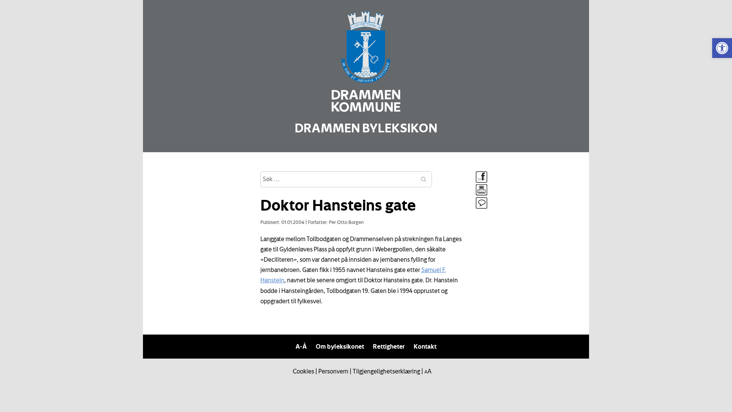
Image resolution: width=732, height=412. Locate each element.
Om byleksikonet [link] (340, 346)
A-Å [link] (301, 346)
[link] (722, 48)
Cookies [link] (303, 371)
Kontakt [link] (425, 346)
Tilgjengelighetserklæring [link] (386, 371)
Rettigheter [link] (389, 346)
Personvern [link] (333, 371)
